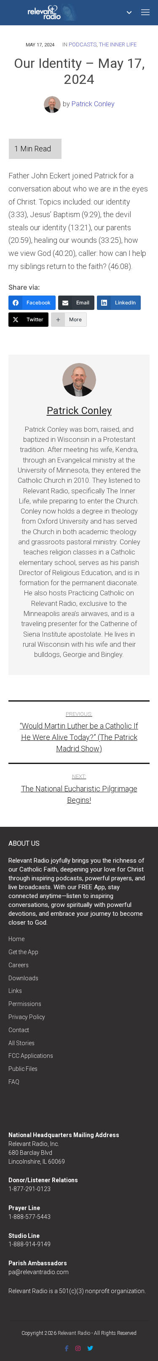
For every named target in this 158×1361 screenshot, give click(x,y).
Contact (18, 1030)
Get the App (23, 952)
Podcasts (82, 44)
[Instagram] (78, 1348)
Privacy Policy (26, 1017)
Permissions (24, 1004)
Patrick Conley (93, 104)
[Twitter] (90, 1348)
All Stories (21, 1043)
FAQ (13, 1082)
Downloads (23, 978)
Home (16, 939)
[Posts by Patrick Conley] (53, 104)
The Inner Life (118, 44)
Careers (18, 965)
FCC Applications (30, 1055)
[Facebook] (67, 1348)
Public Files (22, 1068)
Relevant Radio (74, 1333)
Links (15, 990)
